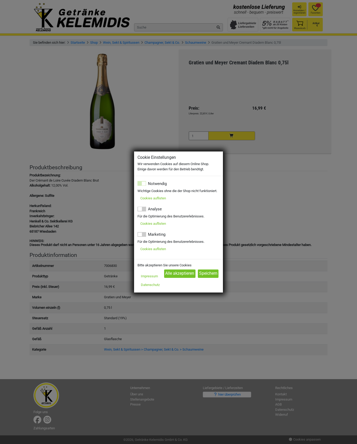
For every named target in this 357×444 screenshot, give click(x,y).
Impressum (149, 276)
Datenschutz (150, 285)
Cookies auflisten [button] (153, 198)
